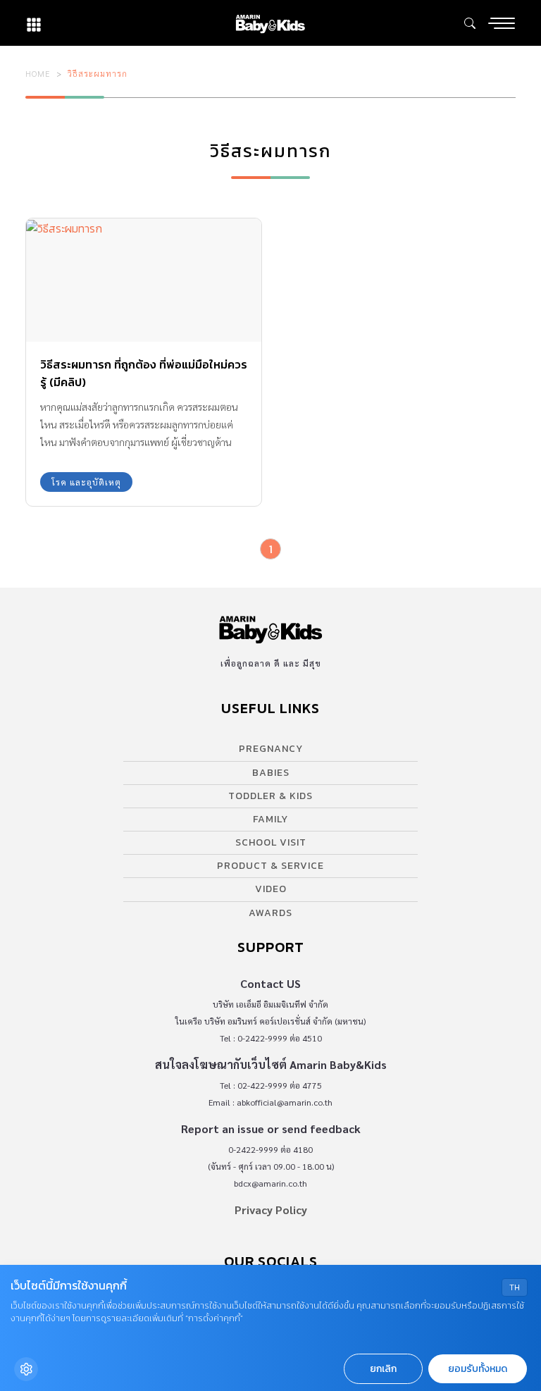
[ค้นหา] (470, 23)
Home (38, 73)
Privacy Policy (271, 1209)
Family (270, 819)
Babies (271, 772)
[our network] (33, 23)
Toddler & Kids (270, 796)
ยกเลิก (383, 1368)
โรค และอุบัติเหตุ (86, 482)
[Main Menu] (501, 23)
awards (270, 912)
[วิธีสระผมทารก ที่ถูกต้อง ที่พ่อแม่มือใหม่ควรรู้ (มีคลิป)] (143, 280)
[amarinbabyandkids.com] (270, 22)
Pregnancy (271, 748)
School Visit (270, 842)
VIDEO (271, 889)
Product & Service (270, 865)
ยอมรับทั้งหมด (477, 1368)
